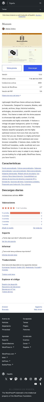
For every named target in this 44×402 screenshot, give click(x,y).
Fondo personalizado (9, 168)
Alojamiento (6, 326)
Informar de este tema (9, 255)
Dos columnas (26, 184)
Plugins (25, 326)
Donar (26, 343)
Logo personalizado (19, 171)
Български (6, 267)
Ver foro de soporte (9, 241)
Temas (4, 9)
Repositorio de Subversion (11, 287)
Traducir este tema (8, 274)
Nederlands (30, 267)
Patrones (26, 330)
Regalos (27, 347)
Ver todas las (37, 228)
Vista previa (12, 68)
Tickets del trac (7, 292)
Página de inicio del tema (10, 95)
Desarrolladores (8, 343)
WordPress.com (9, 354)
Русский (37, 267)
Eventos (26, 340)
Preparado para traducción (11, 184)
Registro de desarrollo (9, 284)
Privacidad (6, 330)
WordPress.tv (8, 347)
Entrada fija (6, 182)
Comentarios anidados (31, 182)
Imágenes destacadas (9, 173)
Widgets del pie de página (27, 173)
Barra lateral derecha (15, 176)
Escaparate (27, 319)
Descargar (32, 68)
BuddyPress (7, 365)
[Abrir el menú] (40, 3)
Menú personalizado (34, 171)
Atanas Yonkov (11, 29)
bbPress (6, 361)
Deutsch (13, 267)
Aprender (5, 336)
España (9, 374)
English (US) (21, 267)
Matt (5, 357)
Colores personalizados (25, 168)
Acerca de (6, 319)
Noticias (5, 322)
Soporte (5, 340)
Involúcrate (27, 336)
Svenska (5, 270)
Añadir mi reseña (7, 228)
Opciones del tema (16, 182)
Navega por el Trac (8, 289)
